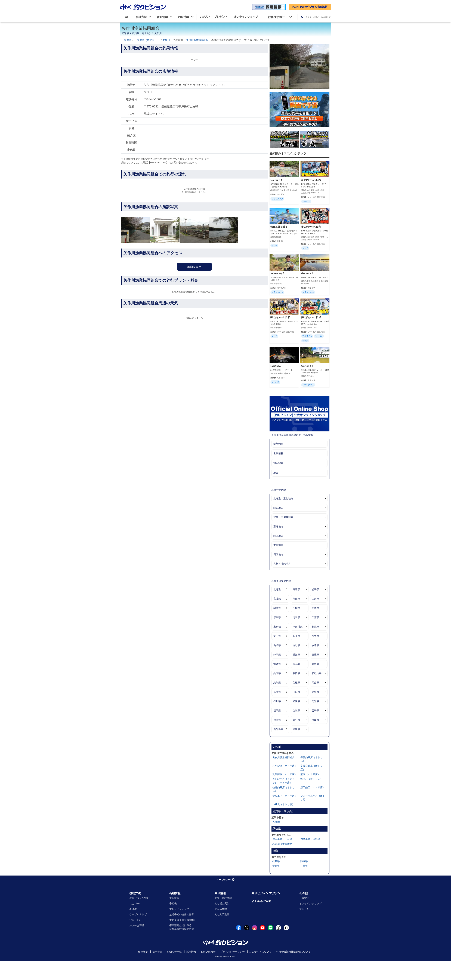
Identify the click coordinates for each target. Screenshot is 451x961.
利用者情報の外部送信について (293, 951)
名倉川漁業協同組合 (283, 757)
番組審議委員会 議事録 (182, 919)
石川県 (296, 636)
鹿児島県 (278, 729)
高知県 (315, 701)
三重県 (315, 654)
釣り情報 (220, 893)
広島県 (277, 691)
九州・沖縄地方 (282, 563)
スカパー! (134, 903)
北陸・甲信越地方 (283, 517)
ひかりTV (134, 919)
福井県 (315, 636)
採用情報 (191, 951)
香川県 (277, 701)
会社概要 (143, 951)
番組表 (173, 903)
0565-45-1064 (152, 99)
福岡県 (277, 710)
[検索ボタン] (302, 17)
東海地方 (278, 526)
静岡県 (277, 654)
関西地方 (278, 535)
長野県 (296, 645)
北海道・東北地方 (283, 498)
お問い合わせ (208, 951)
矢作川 (158, 33)
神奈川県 (297, 626)
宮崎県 (315, 719)
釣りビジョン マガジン (266, 893)
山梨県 (277, 645)
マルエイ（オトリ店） (284, 795)
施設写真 (278, 463)
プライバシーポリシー (232, 951)
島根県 (296, 682)
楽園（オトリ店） (310, 774)
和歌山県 (317, 673)
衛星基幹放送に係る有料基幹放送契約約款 (181, 927)
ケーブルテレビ (138, 914)
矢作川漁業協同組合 (197, 40)
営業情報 (278, 453)
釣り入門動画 (222, 914)
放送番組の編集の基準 (181, 914)
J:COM (133, 909)
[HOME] (126, 17)
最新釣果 (278, 443)
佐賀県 (296, 710)
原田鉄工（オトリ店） (312, 787)
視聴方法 (135, 893)
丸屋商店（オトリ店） (284, 774)
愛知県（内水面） (142, 33)
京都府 (296, 664)
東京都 (277, 626)
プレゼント (305, 909)
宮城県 (277, 598)
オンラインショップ (310, 903)
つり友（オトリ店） (283, 804)
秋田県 (296, 598)
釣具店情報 (221, 909)
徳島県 (315, 691)
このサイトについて (260, 951)
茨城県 (296, 608)
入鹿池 (276, 821)
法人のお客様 (136, 925)
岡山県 (315, 682)
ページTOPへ (224, 879)
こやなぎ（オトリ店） (284, 765)
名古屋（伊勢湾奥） (283, 843)
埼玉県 (296, 617)
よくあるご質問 (261, 900)
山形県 (315, 598)
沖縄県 (296, 729)
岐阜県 (315, 645)
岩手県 (315, 589)
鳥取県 (277, 682)
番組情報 (175, 893)
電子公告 (157, 951)
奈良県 (296, 673)
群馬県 (277, 617)
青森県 (296, 589)
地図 (275, 472)
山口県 (296, 691)
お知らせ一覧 (174, 951)
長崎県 (315, 710)
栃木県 (315, 608)
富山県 (277, 636)
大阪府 (315, 664)
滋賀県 (277, 664)
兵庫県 (277, 673)
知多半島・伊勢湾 (310, 839)
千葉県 (315, 617)
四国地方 (278, 554)
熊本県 (277, 719)
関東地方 (278, 507)
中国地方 (278, 545)
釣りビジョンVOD (139, 898)
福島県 (277, 608)
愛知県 (125, 33)
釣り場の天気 (222, 903)
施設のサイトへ (153, 113)
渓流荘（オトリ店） (311, 779)
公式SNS (304, 898)
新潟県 (315, 626)
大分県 (296, 719)
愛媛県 (296, 701)
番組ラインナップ (179, 909)
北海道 (277, 589)
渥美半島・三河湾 (282, 839)
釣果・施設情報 (223, 898)
